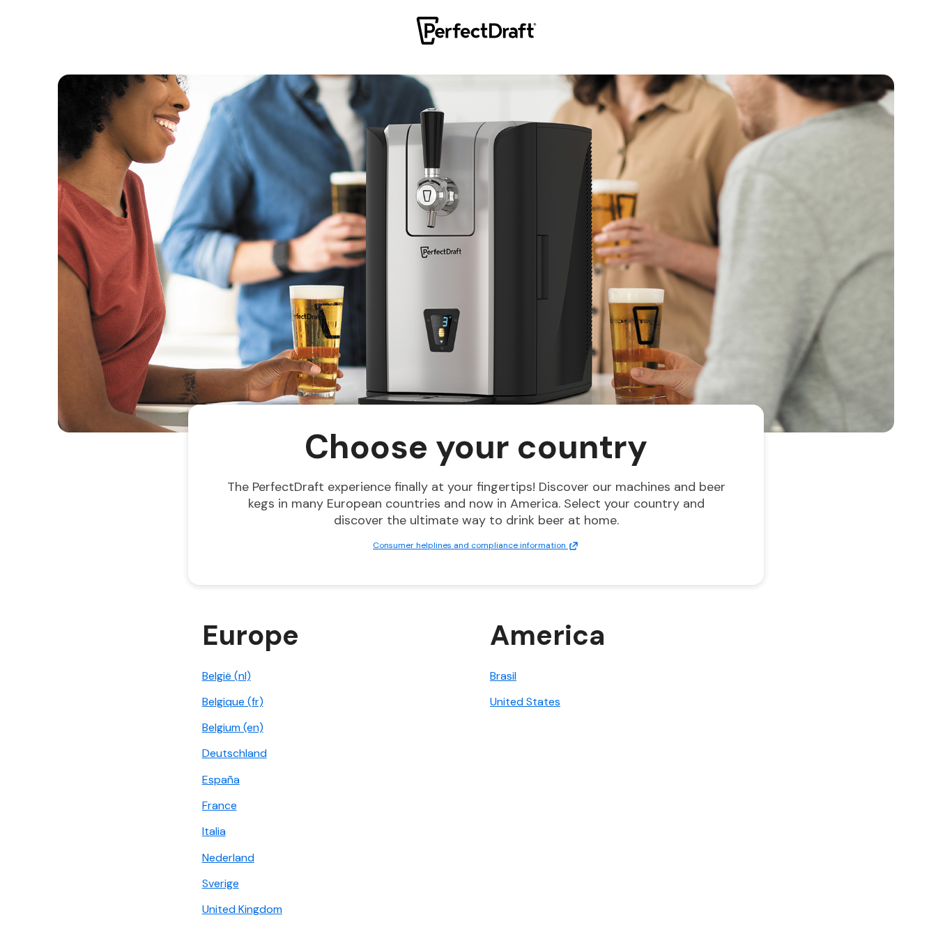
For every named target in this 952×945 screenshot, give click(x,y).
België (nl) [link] (226, 676)
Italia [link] (214, 831)
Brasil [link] (503, 676)
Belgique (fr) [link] (232, 701)
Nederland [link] (228, 857)
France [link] (219, 805)
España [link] (221, 779)
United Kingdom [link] (242, 909)
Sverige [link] (220, 883)
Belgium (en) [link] (232, 727)
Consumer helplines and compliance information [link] (470, 545)
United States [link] (525, 701)
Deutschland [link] (234, 753)
